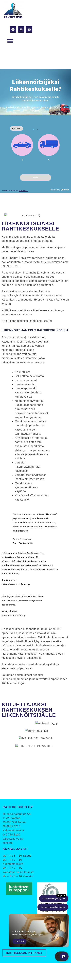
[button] (10, 41)
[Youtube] (29, 29)
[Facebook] (13, 29)
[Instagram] (21, 29)
